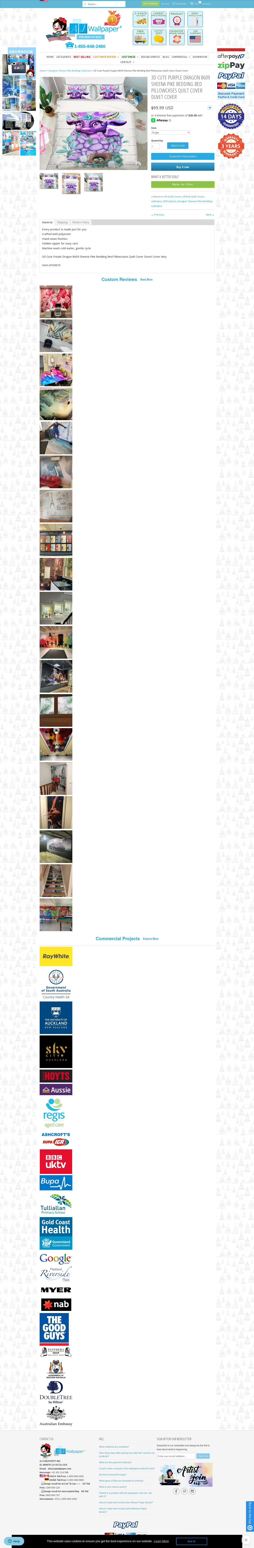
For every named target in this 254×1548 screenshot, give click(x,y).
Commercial (181, 57)
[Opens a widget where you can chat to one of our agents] (14, 1541)
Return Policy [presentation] (80, 222)
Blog (166, 57)
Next (208, 214)
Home (50, 57)
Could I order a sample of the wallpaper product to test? (127, 1468)
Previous (159, 214)
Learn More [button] (161, 1541)
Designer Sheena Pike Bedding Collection (69, 70)
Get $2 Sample (151, 3)
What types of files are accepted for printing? (121, 1480)
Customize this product (182, 156)
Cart (196, 3)
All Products (169, 201)
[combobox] (104, 4)
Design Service (150, 57)
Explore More (150, 938)
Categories (63, 57)
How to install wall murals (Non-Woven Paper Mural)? (126, 1502)
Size (153, 128)
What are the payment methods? (115, 1462)
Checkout (206, 3)
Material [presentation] (47, 222)
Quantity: (157, 140)
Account (165, 3)
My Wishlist (181, 3)
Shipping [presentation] (62, 222)
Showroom (200, 57)
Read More (146, 279)
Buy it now (182, 167)
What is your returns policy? (113, 1486)
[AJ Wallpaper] (84, 28)
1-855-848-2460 (89, 46)
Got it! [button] (192, 1541)
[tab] (47, 222)
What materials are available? (114, 1446)
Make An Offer (182, 184)
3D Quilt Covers (173, 196)
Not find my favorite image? (113, 1474)
